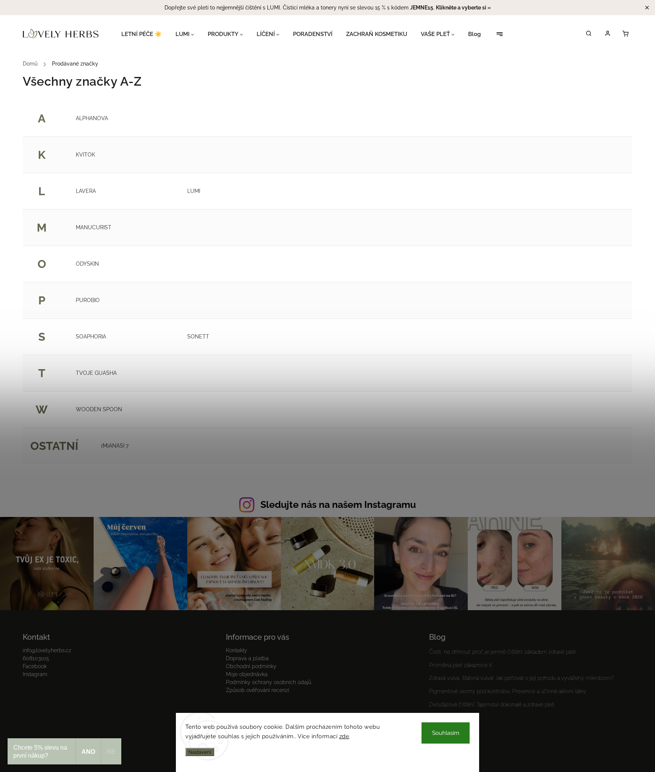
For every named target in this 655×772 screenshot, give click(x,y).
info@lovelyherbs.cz (47, 650)
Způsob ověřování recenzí (257, 690)
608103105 (36, 658)
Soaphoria (91, 337)
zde (344, 736)
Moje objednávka (247, 674)
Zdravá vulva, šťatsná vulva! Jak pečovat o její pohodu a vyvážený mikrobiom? (521, 678)
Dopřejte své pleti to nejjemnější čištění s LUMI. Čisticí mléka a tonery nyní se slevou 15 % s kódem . (328, 8)
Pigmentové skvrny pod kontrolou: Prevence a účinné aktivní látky (507, 691)
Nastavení (199, 752)
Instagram (35, 674)
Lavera (86, 191)
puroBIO (88, 300)
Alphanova (92, 118)
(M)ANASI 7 (114, 446)
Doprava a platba (247, 658)
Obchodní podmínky (251, 666)
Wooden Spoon (99, 409)
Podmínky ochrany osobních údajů (268, 682)
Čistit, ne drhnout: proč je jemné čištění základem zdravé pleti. (503, 652)
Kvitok (85, 155)
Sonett (198, 337)
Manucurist (93, 227)
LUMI (193, 191)
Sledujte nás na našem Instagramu (338, 504)
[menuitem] (145, 34)
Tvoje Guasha (96, 373)
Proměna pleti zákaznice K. (461, 665)
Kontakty (236, 650)
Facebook (35, 666)
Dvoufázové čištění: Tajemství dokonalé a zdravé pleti (492, 705)
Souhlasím (445, 733)
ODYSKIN (87, 264)
